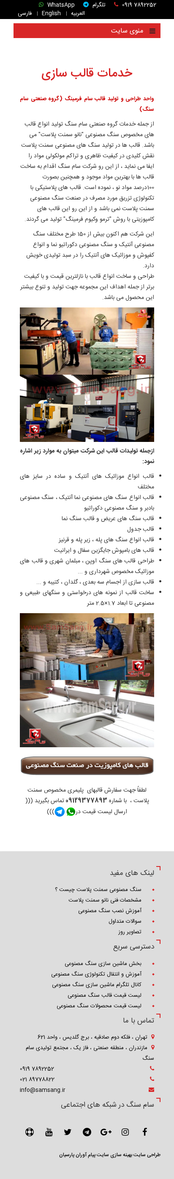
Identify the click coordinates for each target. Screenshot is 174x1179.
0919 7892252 (138, 5)
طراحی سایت (146, 1155)
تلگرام (98, 5)
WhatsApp (60, 5)
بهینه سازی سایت (113, 1155)
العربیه (79, 13)
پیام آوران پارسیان (77, 1155)
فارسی (25, 13)
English (52, 13)
